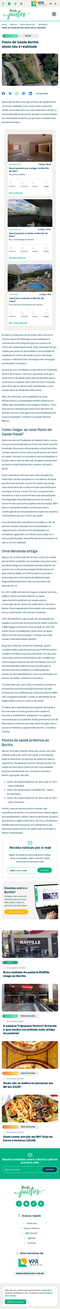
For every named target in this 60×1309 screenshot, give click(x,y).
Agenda (32, 1238)
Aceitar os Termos (15, 1302)
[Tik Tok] (15, 3)
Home (4, 24)
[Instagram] (9, 3)
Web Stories (31, 1233)
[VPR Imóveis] (30, 1262)
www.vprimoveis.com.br (30, 1273)
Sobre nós (31, 1223)
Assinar (44, 870)
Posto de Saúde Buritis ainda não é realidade (24, 28)
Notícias (13, 24)
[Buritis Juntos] (17, 14)
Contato (31, 1243)
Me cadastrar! (16, 911)
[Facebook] (3, 3)
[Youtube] (21, 3)
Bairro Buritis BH (27, 24)
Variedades (43, 24)
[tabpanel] (30, 148)
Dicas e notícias (32, 1228)
